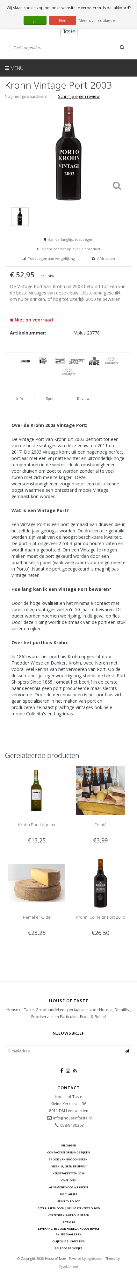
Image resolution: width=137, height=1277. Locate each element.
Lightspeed (95, 1258)
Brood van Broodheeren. (69, 1159)
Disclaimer (68, 1194)
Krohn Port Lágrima (36, 825)
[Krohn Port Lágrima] (36, 790)
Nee (62, 20)
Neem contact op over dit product (71, 249)
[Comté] (100, 790)
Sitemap (68, 1222)
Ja (35, 20)
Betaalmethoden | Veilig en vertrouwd (69, 1208)
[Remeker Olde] (36, 883)
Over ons (68, 1180)
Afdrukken (106, 258)
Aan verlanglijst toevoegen (70, 239)
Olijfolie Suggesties (68, 1241)
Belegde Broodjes (69, 1248)
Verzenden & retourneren (68, 1215)
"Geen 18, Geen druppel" (69, 1166)
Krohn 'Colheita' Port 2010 (100, 917)
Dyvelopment (68, 1266)
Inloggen (68, 1145)
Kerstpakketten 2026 (68, 1173)
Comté (100, 825)
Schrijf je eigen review (79, 96)
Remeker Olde (37, 917)
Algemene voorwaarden (68, 1187)
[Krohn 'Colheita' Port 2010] (100, 883)
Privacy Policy (68, 1201)
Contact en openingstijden (68, 1152)
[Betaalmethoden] (25, 361)
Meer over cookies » (97, 20)
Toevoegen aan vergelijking (51, 258)
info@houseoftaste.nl (72, 1118)
